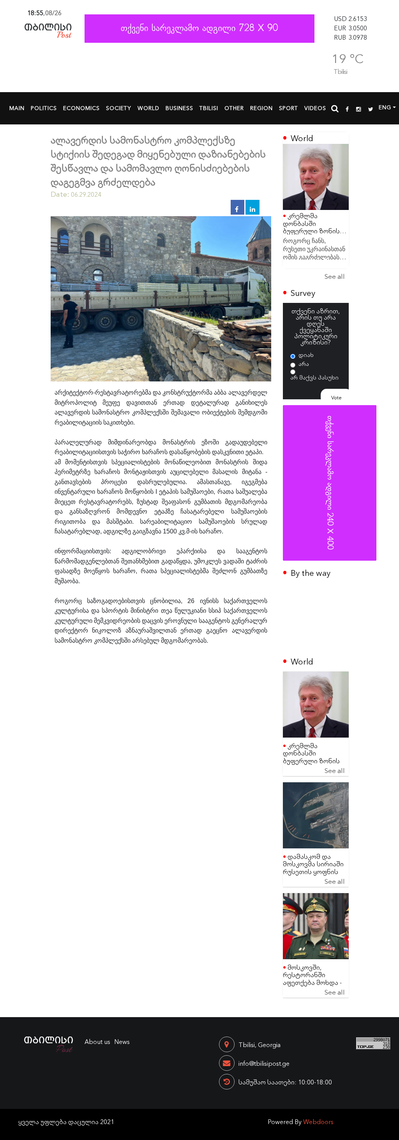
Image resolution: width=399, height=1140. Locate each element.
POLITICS (44, 108)
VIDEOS (315, 108)
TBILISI (209, 108)
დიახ (306, 354)
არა (303, 363)
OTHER (234, 108)
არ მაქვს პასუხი (314, 377)
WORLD (148, 108)
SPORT (288, 108)
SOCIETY (118, 108)
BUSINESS (179, 108)
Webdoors (318, 1121)
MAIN (17, 108)
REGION (261, 108)
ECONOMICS (81, 108)
